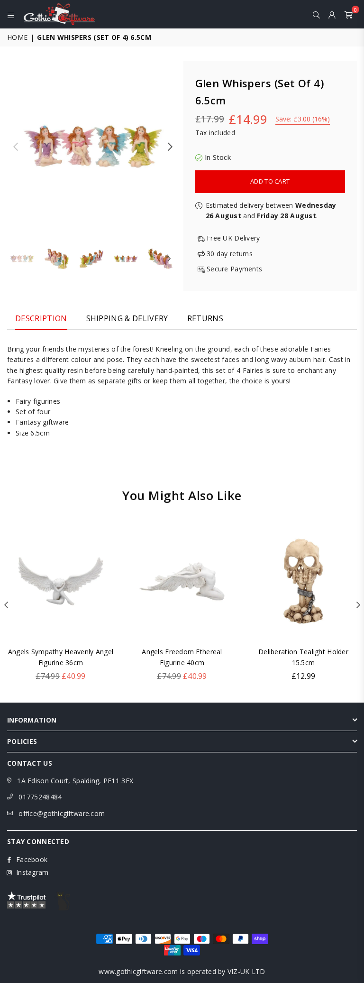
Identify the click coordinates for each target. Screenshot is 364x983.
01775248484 (40, 796)
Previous (15, 147)
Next (170, 147)
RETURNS (205, 318)
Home (17, 37)
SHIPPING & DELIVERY (127, 318)
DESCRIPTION (41, 318)
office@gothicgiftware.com (61, 813)
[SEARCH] (316, 14)
